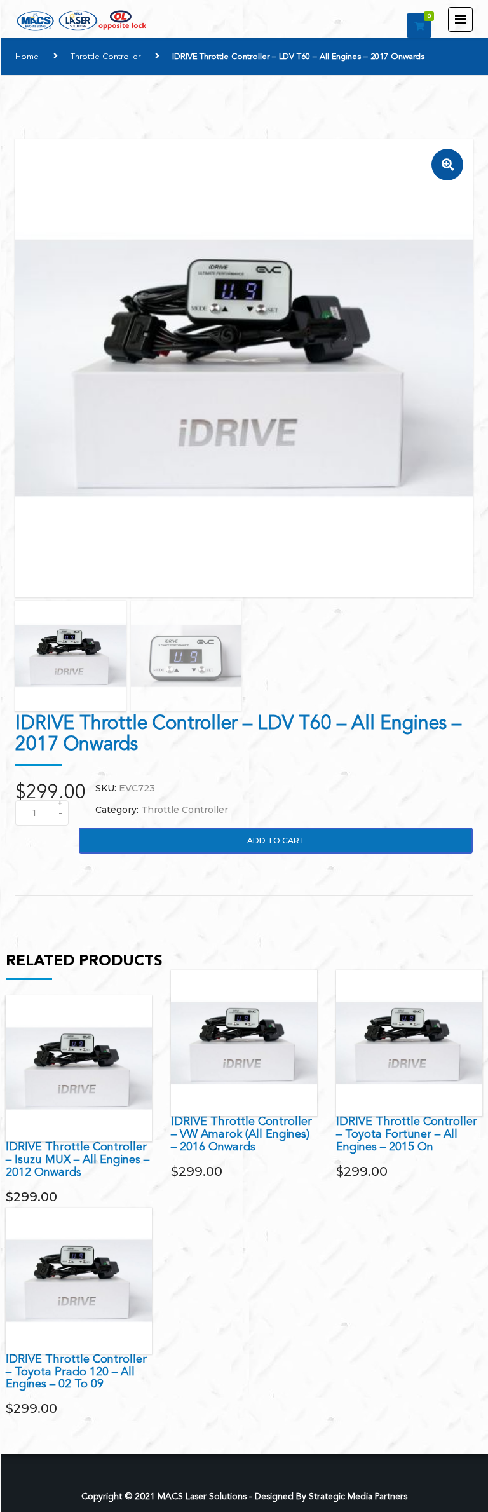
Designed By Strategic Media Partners (331, 1496)
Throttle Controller (105, 57)
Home (27, 57)
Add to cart (276, 840)
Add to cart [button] (78, 1068)
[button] (447, 164)
